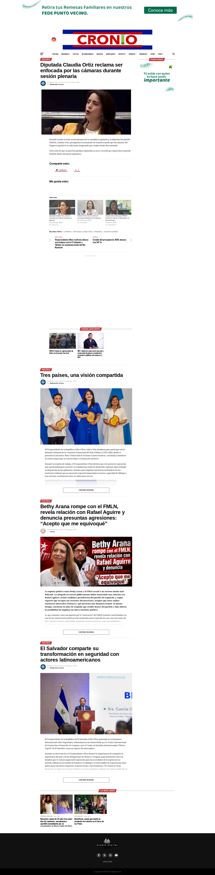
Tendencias (143, 54)
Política (76, 54)
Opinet (152, 54)
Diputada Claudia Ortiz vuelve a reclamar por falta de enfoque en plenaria (60, 218)
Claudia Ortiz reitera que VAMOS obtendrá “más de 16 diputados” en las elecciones (117, 218)
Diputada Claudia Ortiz (83, 232)
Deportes (121, 54)
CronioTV (132, 54)
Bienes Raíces (110, 54)
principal (98, 232)
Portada (55, 54)
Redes (160, 54)
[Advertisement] (91, 290)
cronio (52, 532)
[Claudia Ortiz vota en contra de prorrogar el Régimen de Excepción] (90, 207)
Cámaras (68, 232)
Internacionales (87, 54)
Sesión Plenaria (111, 232)
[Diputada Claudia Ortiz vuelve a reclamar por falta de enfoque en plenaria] (62, 207)
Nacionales (65, 54)
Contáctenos (107, 861)
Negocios (100, 54)
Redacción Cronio (57, 84)
